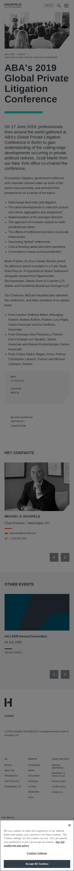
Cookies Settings (37, 853)
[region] (37, 845)
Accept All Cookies (37, 863)
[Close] (69, 825)
